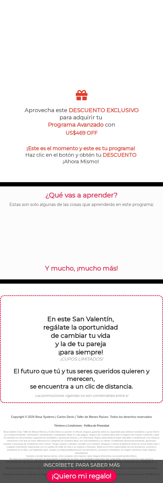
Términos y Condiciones (68, 425)
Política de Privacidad (96, 425)
